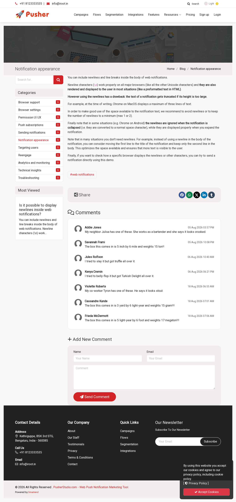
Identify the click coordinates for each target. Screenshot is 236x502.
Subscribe (210, 441)
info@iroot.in (60, 3)
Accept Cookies (208, 492)
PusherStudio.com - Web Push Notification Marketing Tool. (91, 487)
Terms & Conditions (80, 457)
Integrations (135, 14)
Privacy (72, 450)
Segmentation (114, 14)
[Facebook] (182, 195)
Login (217, 14)
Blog (182, 69)
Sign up (204, 14)
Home (171, 69)
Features (153, 14)
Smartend (33, 492)
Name (77, 352)
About (71, 431)
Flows (97, 14)
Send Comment (97, 397)
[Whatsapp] (189, 195)
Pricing (190, 14)
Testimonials (76, 444)
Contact (72, 464)
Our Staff (73, 437)
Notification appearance (205, 69)
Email (150, 352)
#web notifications (82, 174)
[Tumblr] (211, 195)
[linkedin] (204, 195)
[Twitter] (196, 195)
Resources (171, 14)
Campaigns (81, 14)
